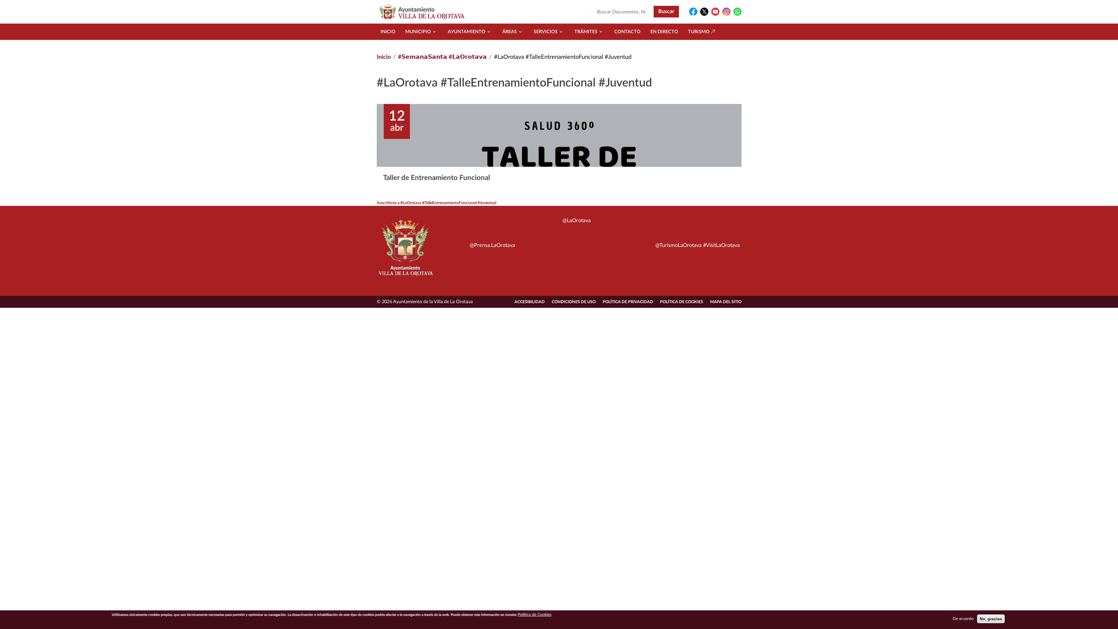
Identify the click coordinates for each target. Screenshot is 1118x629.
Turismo (699, 31)
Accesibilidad (529, 302)
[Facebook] (693, 12)
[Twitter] (704, 12)
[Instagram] (726, 12)
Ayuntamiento (466, 31)
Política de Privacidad (628, 302)
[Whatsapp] (737, 12)
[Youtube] (715, 12)
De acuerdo (963, 619)
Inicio (388, 31)
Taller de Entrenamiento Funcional (436, 177)
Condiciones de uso (574, 302)
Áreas (509, 31)
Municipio (418, 31)
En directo (664, 31)
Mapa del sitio (726, 302)
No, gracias (991, 618)
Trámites (585, 31)
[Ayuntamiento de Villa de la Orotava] (405, 251)
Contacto (627, 31)
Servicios (546, 31)
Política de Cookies (681, 302)
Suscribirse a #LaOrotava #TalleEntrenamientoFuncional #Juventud (436, 203)
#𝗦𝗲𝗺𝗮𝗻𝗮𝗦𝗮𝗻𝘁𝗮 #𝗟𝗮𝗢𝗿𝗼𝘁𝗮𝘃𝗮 (442, 57)
